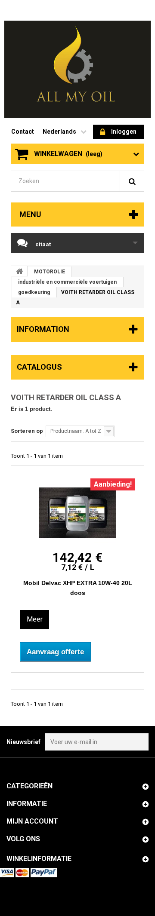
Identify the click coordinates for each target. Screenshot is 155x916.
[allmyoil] (77, 69)
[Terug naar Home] (19, 271)
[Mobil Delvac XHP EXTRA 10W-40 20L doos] (77, 512)
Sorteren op (27, 431)
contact (22, 131)
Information (43, 329)
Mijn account (32, 821)
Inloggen (123, 131)
